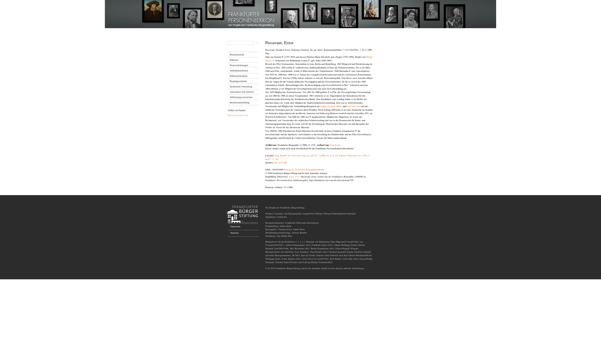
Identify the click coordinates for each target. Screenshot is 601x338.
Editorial (234, 59)
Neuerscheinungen (239, 65)
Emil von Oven (354, 106)
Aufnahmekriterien (239, 70)
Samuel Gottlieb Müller (331, 106)
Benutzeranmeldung (239, 102)
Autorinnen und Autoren (242, 91)
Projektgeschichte (238, 81)
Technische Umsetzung (241, 86)
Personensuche (237, 54)
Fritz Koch (335, 144)
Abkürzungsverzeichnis (241, 97)
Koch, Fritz (294, 176)
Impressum (235, 226)
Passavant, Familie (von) (238, 115)
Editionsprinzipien (239, 75)
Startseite (234, 232)
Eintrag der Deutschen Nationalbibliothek (303, 169)
